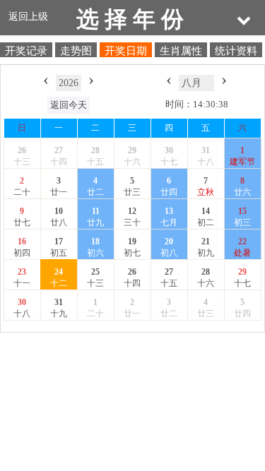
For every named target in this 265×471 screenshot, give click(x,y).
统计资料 (236, 49)
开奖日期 (126, 49)
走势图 (76, 49)
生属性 (181, 49)
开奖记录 (26, 49)
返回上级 (28, 15)
